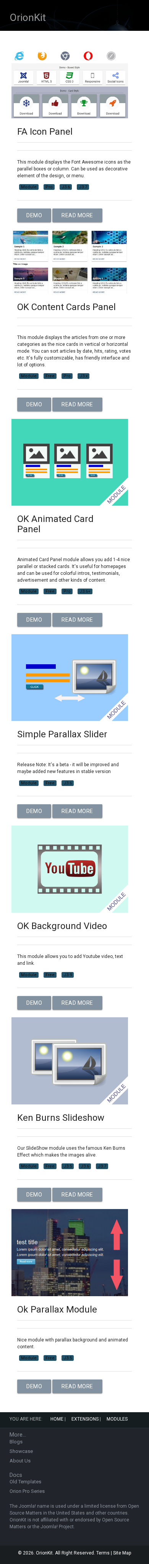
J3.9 (67, 974)
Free (50, 376)
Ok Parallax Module (57, 1309)
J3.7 (83, 187)
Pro (49, 187)
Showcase (21, 1451)
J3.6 (66, 187)
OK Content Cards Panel (66, 307)
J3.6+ (85, 591)
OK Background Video (62, 926)
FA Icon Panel (45, 131)
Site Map (122, 1553)
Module (29, 187)
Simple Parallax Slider (62, 734)
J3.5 (67, 1166)
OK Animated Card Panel (55, 524)
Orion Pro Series (27, 1491)
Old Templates (25, 1481)
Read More (77, 215)
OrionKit (28, 17)
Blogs (16, 1442)
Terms (103, 1553)
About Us (20, 1461)
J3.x (83, 376)
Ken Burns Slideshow (60, 1117)
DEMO (34, 215)
